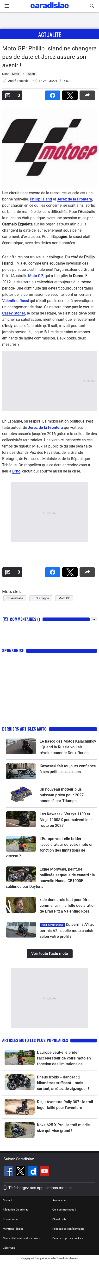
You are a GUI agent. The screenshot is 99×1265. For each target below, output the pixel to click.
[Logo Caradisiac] (50, 10)
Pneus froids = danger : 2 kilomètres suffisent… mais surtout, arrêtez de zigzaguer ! (63, 1083)
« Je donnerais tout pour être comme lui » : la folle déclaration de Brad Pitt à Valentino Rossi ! (68, 905)
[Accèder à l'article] (21, 746)
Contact (7, 1200)
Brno (16, 471)
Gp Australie (14, 598)
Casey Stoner (13, 313)
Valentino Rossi (15, 300)
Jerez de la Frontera (74, 199)
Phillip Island (41, 199)
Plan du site (59, 1219)
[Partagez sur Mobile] (88, 94)
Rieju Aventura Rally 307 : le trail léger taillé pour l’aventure (65, 1105)
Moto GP (35, 275)
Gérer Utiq (9, 1247)
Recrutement (11, 1219)
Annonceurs (59, 1200)
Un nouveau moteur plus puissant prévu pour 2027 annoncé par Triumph (62, 795)
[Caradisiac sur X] (21, 1171)
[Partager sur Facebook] (53, 94)
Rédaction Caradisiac (15, 1209)
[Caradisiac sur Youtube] (44, 1171)
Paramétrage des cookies (67, 1238)
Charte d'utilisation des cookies (22, 1238)
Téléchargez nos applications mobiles (40, 1188)
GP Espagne (40, 598)
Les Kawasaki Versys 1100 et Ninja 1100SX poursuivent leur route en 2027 (66, 820)
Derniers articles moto (24, 729)
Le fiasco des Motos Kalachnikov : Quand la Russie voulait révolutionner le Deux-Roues (68, 747)
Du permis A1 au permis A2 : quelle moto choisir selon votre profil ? (67, 930)
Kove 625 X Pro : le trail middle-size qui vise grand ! (64, 1128)
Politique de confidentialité (68, 1228)
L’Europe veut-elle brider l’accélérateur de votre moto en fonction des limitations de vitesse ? (64, 1058)
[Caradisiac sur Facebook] (9, 1171)
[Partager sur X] (71, 94)
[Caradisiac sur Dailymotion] (33, 1171)
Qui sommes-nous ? (64, 1209)
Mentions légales (13, 1228)
